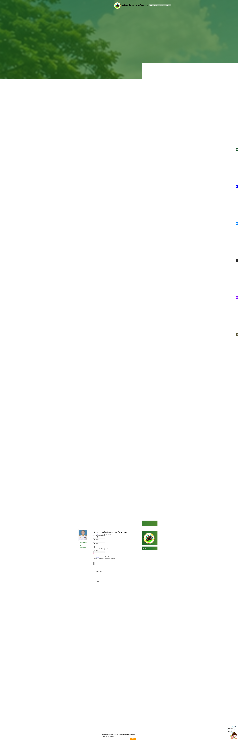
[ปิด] (235, 726)
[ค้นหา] (88, 522)
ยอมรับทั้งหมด (133, 738)
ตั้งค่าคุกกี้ (127, 738)
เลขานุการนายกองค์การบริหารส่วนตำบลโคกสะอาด (83, 544)
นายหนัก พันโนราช (83, 542)
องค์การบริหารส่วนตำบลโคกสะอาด (135, 5)
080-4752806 (83, 547)
